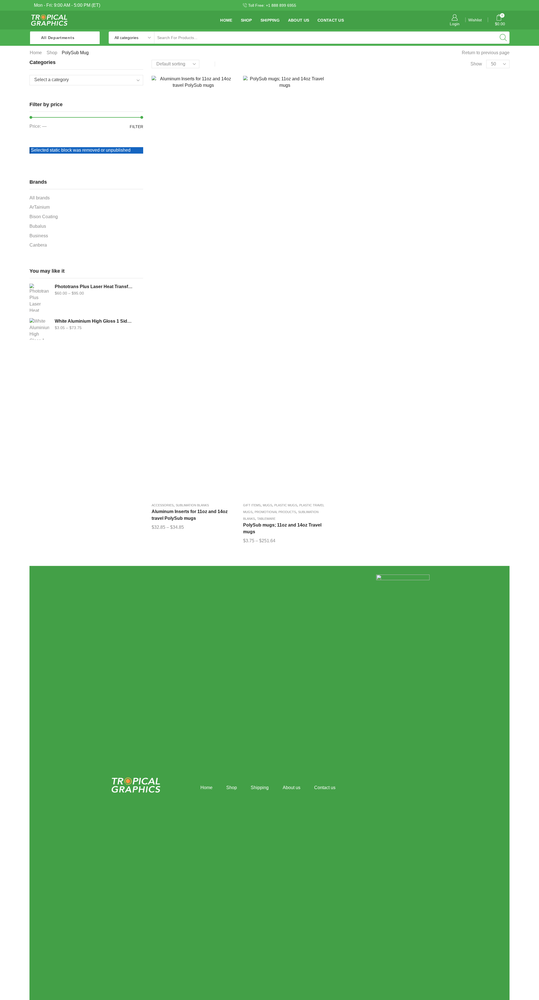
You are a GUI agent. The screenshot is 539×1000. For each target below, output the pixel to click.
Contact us (331, 20)
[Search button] (503, 38)
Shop (246, 20)
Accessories (162, 505)
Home (226, 20)
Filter (136, 126)
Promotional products (275, 512)
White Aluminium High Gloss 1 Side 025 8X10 (94, 321)
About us (298, 20)
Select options (193, 289)
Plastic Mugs (285, 505)
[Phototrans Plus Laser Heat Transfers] (39, 298)
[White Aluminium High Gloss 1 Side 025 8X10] (39, 332)
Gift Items (252, 505)
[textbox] (82, 80)
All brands (39, 197)
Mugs (267, 505)
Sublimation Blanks (192, 505)
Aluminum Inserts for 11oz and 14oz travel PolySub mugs (190, 515)
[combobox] (86, 80)
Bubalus (37, 226)
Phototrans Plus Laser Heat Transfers (94, 286)
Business (38, 235)
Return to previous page (486, 52)
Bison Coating (43, 216)
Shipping (270, 20)
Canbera (38, 245)
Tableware (266, 518)
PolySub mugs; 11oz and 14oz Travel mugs (282, 528)
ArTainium (39, 207)
